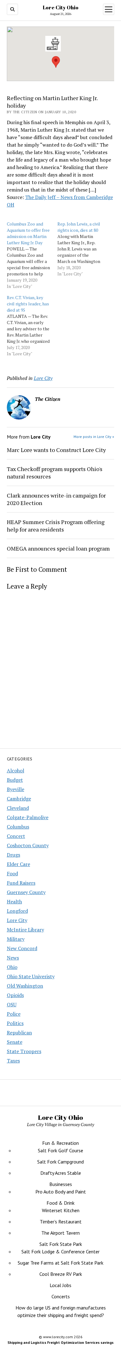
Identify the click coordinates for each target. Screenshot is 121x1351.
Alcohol (15, 770)
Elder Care (18, 864)
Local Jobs (60, 1285)
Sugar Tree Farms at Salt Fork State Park (60, 1263)
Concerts (61, 1296)
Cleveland (18, 807)
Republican (19, 1032)
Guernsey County (26, 892)
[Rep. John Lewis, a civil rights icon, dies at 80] (82, 249)
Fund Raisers (21, 882)
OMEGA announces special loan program (58, 548)
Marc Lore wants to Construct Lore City (56, 450)
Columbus (18, 826)
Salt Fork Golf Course (60, 1150)
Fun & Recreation (60, 1143)
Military (16, 938)
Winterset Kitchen (60, 1210)
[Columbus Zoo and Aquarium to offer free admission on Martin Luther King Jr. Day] (32, 255)
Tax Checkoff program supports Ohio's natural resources (54, 472)
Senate (14, 1041)
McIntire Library (25, 929)
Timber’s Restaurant (61, 1221)
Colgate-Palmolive (27, 817)
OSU (11, 1004)
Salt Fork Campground (60, 1162)
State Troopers (24, 1051)
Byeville (15, 789)
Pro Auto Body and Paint (60, 1191)
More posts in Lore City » (94, 436)
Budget (15, 779)
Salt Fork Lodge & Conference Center (60, 1251)
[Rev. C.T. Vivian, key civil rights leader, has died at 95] (32, 325)
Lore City (17, 920)
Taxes (13, 1060)
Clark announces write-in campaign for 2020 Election (56, 499)
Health (14, 901)
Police (13, 1013)
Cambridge (19, 798)
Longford (17, 910)
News (13, 957)
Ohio (12, 967)
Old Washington (25, 985)
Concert (16, 836)
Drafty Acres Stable (60, 1173)
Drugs (13, 854)
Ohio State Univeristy (31, 976)
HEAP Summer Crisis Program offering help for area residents (56, 525)
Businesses (60, 1184)
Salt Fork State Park (60, 1244)
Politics (15, 1023)
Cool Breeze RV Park (60, 1274)
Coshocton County (28, 845)
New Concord (22, 948)
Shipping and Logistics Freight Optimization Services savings (60, 1342)
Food (12, 873)
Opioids (15, 995)
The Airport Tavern (60, 1233)
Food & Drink (60, 1203)
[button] (53, 43)
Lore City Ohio (60, 7)
